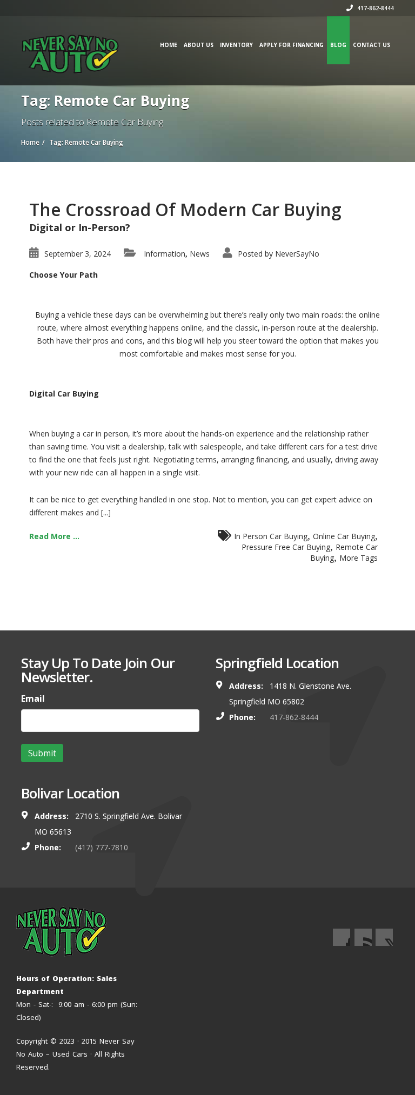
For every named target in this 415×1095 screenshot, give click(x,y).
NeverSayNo (297, 253)
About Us (198, 45)
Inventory (236, 45)
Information (164, 253)
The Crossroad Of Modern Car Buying (185, 209)
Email (33, 698)
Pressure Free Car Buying (286, 547)
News (200, 253)
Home (168, 45)
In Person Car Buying (270, 536)
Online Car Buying (344, 536)
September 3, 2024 (77, 253)
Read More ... (54, 536)
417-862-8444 (375, 8)
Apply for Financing (291, 45)
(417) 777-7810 (101, 847)
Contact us (371, 45)
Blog (338, 45)
